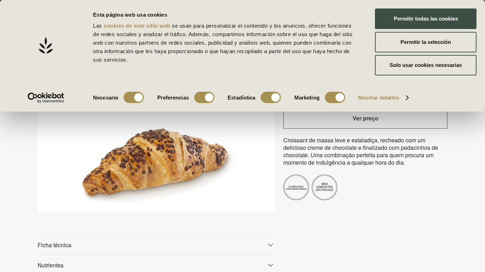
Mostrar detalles (378, 98)
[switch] (204, 97)
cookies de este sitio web (138, 26)
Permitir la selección (425, 42)
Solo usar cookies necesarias (425, 65)
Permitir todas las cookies (426, 19)
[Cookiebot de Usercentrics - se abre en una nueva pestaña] (46, 97)
